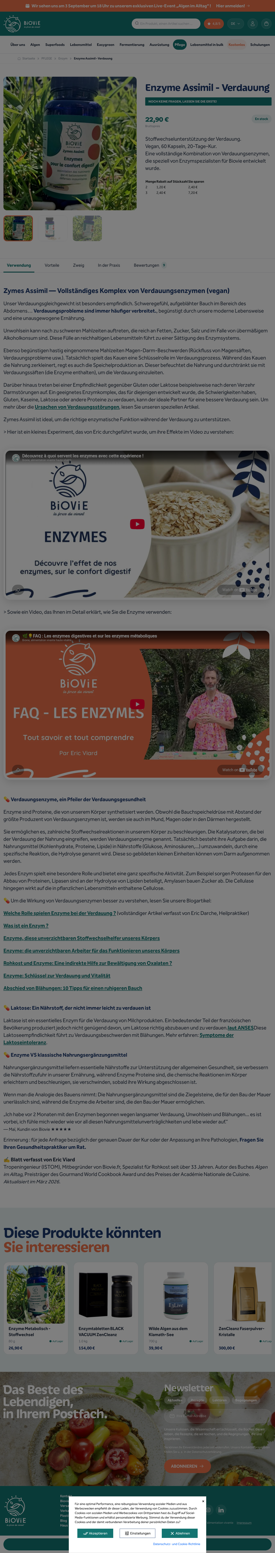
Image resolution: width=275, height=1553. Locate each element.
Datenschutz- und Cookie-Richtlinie (176, 1544)
